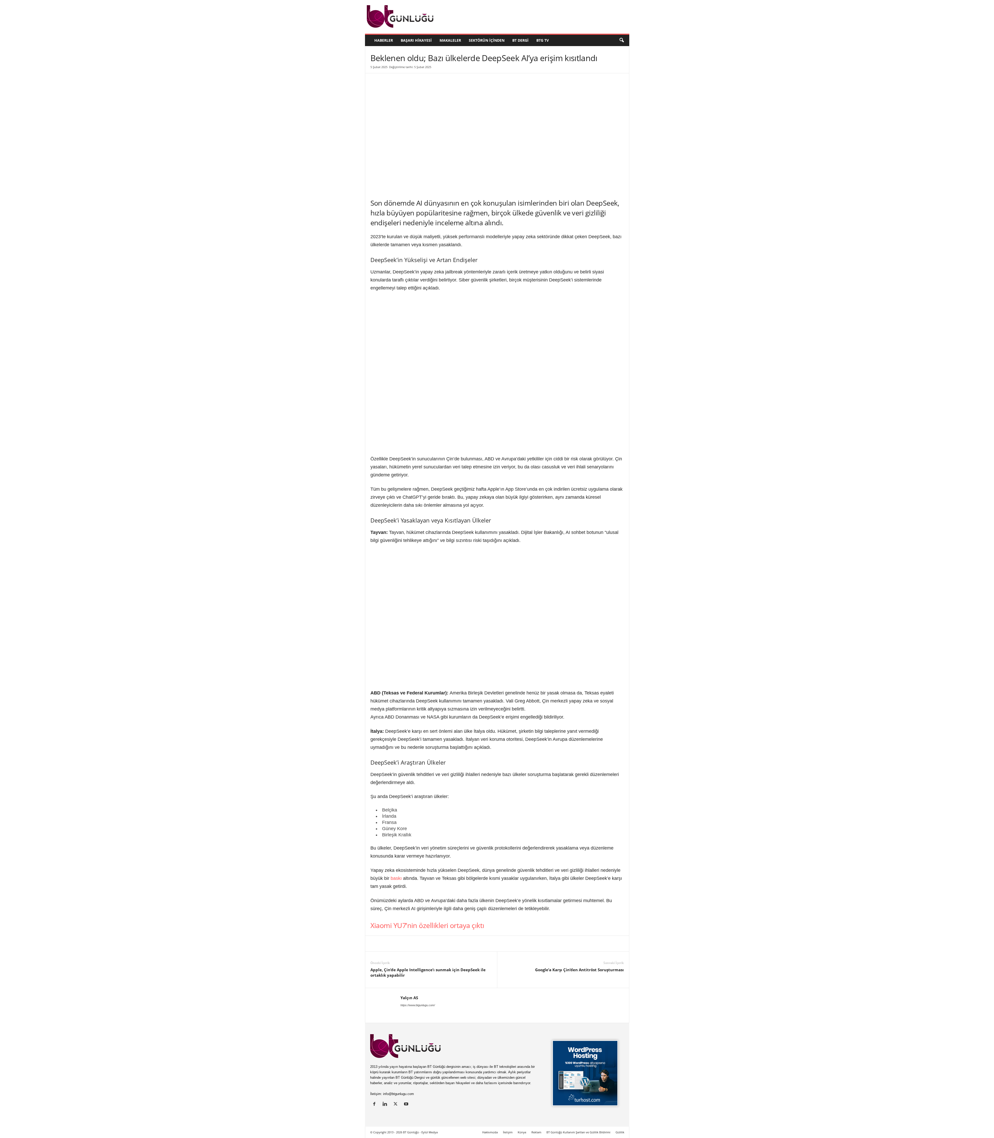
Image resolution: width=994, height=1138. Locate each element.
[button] (621, 40)
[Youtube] (407, 1104)
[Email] (459, 943)
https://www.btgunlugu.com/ (417, 1005)
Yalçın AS (409, 997)
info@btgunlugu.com (398, 1094)
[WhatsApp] (435, 943)
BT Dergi (520, 40)
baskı (396, 878)
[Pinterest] (411, 943)
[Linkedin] (375, 943)
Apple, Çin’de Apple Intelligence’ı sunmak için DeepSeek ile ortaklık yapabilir (428, 972)
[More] (471, 943)
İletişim (508, 1132)
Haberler (383, 40)
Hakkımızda (490, 1132)
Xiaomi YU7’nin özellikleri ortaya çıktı (427, 925)
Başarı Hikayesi (416, 40)
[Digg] (423, 943)
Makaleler (450, 40)
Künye (522, 1132)
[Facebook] (399, 943)
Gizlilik (620, 1132)
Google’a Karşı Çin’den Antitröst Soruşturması (579, 969)
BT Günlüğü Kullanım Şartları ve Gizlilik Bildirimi (578, 1132)
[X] (387, 943)
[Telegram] (447, 943)
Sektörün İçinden (487, 40)
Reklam (536, 1132)
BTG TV (542, 40)
